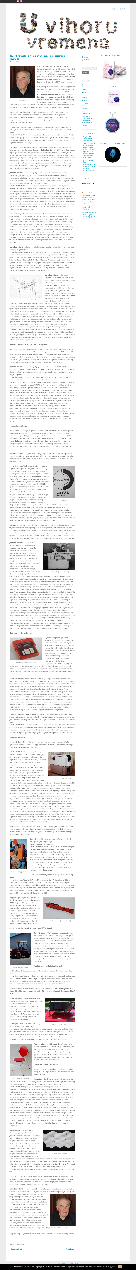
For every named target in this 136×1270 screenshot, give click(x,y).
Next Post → (71, 1249)
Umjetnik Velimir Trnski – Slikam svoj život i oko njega (89, 139)
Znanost (84, 125)
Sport (83, 111)
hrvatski (18, 1)
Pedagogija (85, 103)
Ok (120, 1267)
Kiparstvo (84, 97)
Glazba (84, 89)
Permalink (71, 1234)
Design (19, 1234)
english (21, 1)
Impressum (62, 1263)
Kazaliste (84, 95)
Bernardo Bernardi (30, 1234)
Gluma (84, 92)
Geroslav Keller (51, 1234)
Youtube (86, 59)
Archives (84, 182)
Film (83, 87)
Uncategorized (86, 113)
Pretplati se (89, 192)
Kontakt (122, 9)
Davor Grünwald (42, 1234)
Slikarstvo (85, 108)
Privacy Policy (73, 1263)
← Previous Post (15, 1249)
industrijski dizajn (62, 1234)
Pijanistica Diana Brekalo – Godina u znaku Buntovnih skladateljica (89, 214)
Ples (83, 105)
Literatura (85, 100)
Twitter (86, 57)
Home (114, 9)
